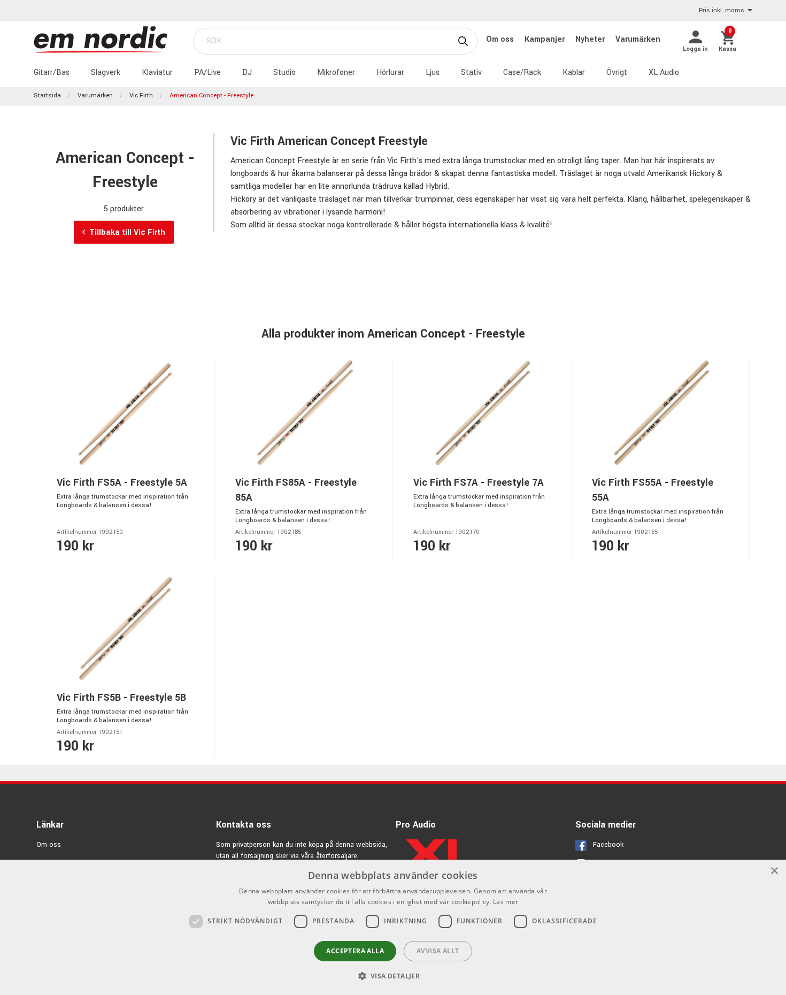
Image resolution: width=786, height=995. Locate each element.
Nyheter (591, 39)
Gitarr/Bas (52, 72)
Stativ (471, 72)
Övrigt (616, 72)
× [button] (774, 871)
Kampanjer (546, 39)
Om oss (501, 39)
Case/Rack (522, 72)
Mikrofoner (336, 72)
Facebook (608, 844)
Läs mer (505, 901)
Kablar (573, 72)
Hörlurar (390, 72)
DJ (247, 72)
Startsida (47, 95)
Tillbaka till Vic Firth (127, 232)
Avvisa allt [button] (438, 950)
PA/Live (207, 72)
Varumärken (637, 39)
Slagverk (105, 72)
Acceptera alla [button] (355, 950)
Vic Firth (141, 95)
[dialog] (393, 927)
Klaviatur (157, 72)
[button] (393, 975)
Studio (284, 72)
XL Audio (664, 72)
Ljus (433, 72)
